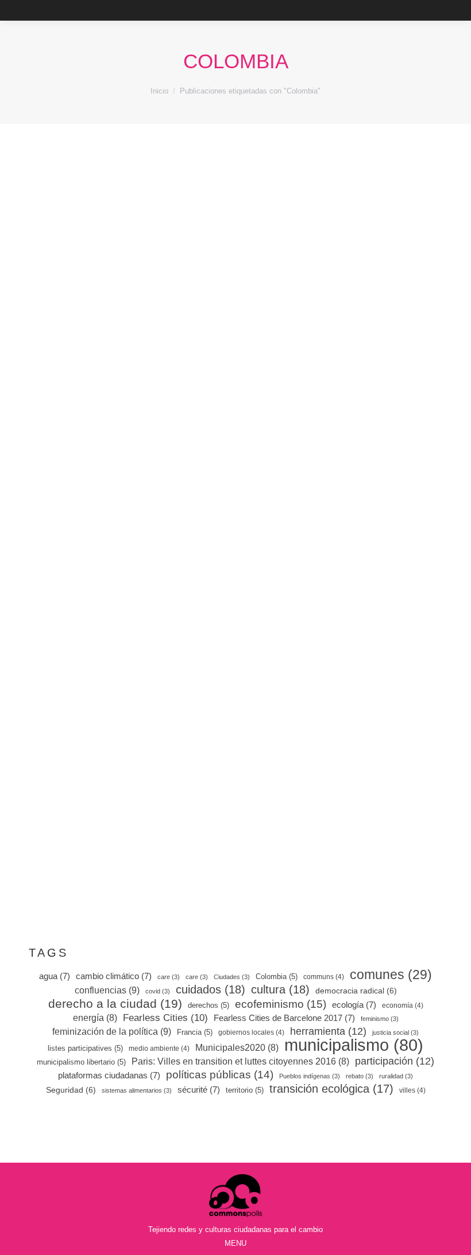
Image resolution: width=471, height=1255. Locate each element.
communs (323, 977)
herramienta (328, 1031)
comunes (391, 974)
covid (157, 991)
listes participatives (85, 1048)
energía (95, 1018)
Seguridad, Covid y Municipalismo (123, 770)
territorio (245, 1090)
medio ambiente (159, 1048)
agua (54, 976)
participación (394, 1061)
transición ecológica (331, 1088)
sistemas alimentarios (137, 1090)
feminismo (380, 1018)
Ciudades (232, 976)
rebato (359, 1076)
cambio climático (114, 976)
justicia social (395, 1032)
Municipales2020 (237, 1048)
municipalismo (353, 1045)
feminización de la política (111, 1031)
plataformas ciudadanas (109, 1075)
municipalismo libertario (81, 1062)
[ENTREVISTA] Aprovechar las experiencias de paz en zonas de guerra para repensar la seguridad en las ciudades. (128, 705)
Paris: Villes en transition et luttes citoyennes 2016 (240, 1061)
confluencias (107, 990)
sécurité (198, 1089)
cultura (280, 989)
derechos (208, 1005)
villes (412, 1090)
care (168, 976)
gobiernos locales (251, 1032)
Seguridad (71, 1089)
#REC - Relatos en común (101, 757)
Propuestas (102, 354)
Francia (195, 1032)
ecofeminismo (280, 1004)
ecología (354, 1005)
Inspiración (316, 371)
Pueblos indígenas (309, 1076)
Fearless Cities (165, 1017)
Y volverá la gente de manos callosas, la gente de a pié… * (343, 336)
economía (402, 1005)
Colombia (277, 976)
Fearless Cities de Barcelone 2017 (284, 1018)
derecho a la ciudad (115, 1004)
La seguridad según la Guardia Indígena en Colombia (343, 687)
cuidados (210, 989)
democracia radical (356, 990)
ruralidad (396, 1076)
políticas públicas (219, 1075)
